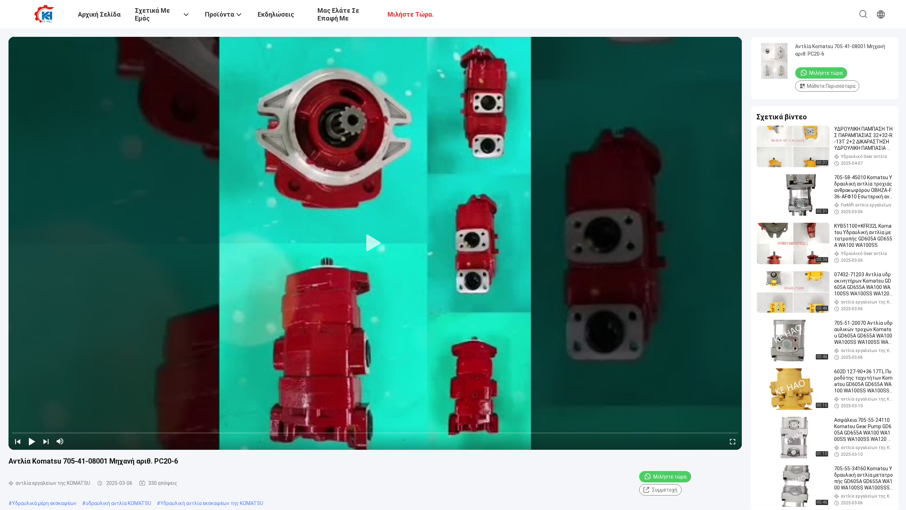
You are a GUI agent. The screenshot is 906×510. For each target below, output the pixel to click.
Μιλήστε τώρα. (670, 477)
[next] (46, 441)
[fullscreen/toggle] (733, 441)
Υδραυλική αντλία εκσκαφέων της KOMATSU (211, 503)
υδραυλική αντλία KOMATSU (118, 503)
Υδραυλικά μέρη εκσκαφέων (44, 503)
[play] (375, 243)
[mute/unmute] (60, 441)
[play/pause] (32, 441)
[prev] (18, 441)
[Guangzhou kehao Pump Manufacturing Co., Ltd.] (44, 13)
